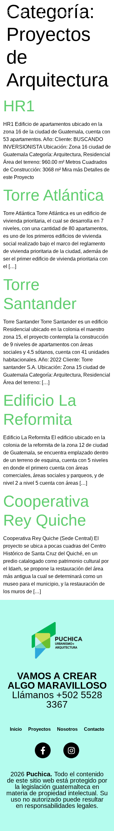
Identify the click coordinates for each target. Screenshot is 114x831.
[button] (102, 13)
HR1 (19, 106)
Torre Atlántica (53, 195)
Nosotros (67, 729)
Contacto (94, 729)
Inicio (16, 729)
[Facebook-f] (43, 750)
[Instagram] (71, 750)
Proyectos (39, 729)
